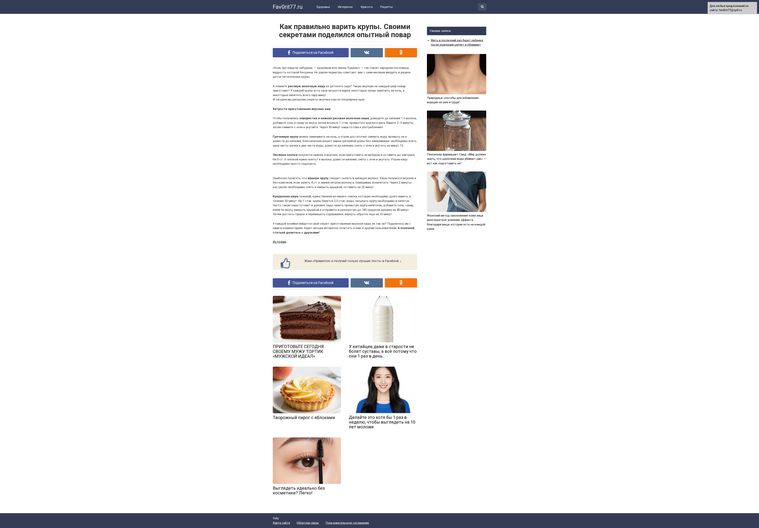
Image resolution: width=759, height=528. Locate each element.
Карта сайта (281, 523)
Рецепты (386, 7)
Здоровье (323, 7)
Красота (367, 7)
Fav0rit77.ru (287, 7)
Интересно (345, 7)
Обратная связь (308, 523)
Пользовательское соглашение (347, 523)
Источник (279, 242)
